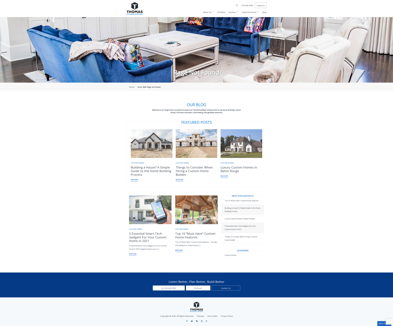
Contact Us (261, 5)
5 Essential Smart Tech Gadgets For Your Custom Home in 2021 (147, 237)
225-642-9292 (247, 5)
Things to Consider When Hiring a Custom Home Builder (194, 171)
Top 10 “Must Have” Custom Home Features (195, 235)
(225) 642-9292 (170, 288)
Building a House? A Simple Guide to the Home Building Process (151, 171)
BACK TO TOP (384, 323)
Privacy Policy (227, 316)
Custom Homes (137, 163)
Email (199, 288)
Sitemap (200, 316)
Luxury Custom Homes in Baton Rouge (239, 169)
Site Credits (212, 316)
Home (131, 87)
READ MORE (134, 179)
